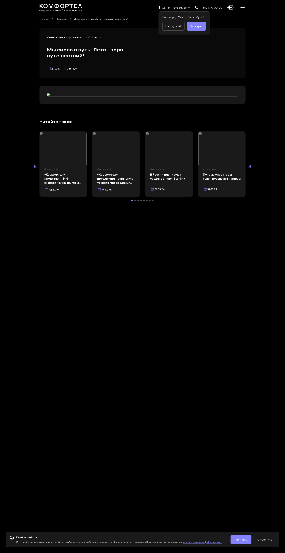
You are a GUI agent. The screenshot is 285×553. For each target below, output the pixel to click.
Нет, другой (173, 26)
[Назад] (35, 166)
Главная (44, 18)
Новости (61, 18)
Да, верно (196, 26)
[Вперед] (249, 166)
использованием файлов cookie (202, 542)
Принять (241, 539)
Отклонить (264, 539)
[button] (174, 7)
